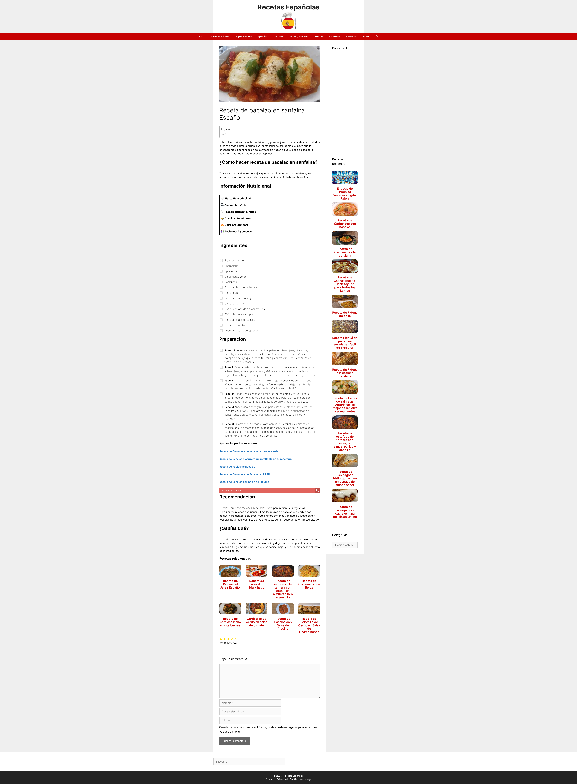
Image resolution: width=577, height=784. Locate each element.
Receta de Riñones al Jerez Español (230, 584)
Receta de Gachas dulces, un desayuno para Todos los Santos (345, 284)
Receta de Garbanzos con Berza (309, 584)
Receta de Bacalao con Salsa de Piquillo (244, 481)
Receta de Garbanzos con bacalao (345, 224)
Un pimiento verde (235, 276)
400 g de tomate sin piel (238, 314)
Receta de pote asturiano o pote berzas (230, 622)
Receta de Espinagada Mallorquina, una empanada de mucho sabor (345, 478)
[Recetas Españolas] (288, 20)
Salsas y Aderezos (299, 36)
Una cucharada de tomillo (239, 319)
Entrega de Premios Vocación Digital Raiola (345, 193)
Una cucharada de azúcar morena (244, 308)
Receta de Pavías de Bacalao (237, 466)
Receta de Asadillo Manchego (256, 584)
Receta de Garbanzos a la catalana (345, 252)
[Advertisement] (345, 100)
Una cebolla (231, 292)
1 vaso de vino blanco (237, 325)
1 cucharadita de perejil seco (241, 330)
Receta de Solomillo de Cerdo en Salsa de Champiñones (309, 625)
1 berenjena (231, 265)
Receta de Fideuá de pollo (344, 314)
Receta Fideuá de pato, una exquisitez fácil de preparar (344, 343)
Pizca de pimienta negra (238, 298)
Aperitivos (263, 36)
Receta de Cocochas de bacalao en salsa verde (248, 451)
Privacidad (282, 779)
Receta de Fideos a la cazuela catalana (344, 373)
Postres (319, 36)
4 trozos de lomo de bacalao (241, 287)
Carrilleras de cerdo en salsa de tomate (256, 622)
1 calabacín (231, 281)
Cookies (294, 779)
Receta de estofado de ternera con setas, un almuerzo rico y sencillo (283, 589)
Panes (366, 36)
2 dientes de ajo (234, 260)
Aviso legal (306, 779)
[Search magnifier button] (317, 490)
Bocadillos (334, 36)
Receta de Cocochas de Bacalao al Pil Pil (244, 474)
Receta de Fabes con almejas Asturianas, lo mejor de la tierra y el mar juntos (345, 404)
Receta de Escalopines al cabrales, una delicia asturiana (345, 512)
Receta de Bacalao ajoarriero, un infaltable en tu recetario (255, 458)
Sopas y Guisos (243, 36)
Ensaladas (351, 36)
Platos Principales (219, 36)
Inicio (201, 36)
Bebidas (279, 36)
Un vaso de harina (235, 303)
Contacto (270, 779)
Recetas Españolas (288, 7)
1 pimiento (230, 271)
